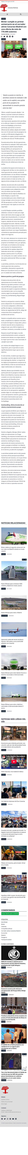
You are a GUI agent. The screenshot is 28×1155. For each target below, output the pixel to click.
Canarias (3, 18)
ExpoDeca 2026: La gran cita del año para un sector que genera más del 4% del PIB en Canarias (13, 897)
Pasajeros (4, 937)
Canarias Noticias (5, 34)
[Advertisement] (14, 78)
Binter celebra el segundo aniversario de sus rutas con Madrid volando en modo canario (13, 549)
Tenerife (3, 1021)
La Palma (4, 1050)
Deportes (4, 902)
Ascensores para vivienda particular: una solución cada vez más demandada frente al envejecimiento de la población (13, 745)
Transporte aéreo (6, 939)
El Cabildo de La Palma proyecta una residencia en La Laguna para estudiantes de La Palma (12, 1046)
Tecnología (4, 804)
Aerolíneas (4, 922)
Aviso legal (4, 1104)
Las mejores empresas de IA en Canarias (13, 801)
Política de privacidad (6, 1101)
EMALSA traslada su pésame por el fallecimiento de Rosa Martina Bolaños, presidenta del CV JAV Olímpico (13, 963)
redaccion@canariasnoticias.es (13, 1112)
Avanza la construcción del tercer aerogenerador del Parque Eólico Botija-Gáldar (13, 990)
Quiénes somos (5, 1099)
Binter (3, 924)
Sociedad (4, 967)
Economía (4, 750)
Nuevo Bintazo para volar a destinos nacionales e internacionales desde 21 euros (12, 706)
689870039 (9, 1110)
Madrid (3, 935)
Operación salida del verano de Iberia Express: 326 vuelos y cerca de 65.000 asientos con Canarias (12, 641)
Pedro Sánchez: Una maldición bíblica (12, 772)
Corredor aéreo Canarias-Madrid (11, 931)
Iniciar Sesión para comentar (10, 913)
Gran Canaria (4, 615)
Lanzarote (4, 839)
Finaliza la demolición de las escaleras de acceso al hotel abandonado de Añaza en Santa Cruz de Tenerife (14, 1017)
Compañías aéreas (6, 929)
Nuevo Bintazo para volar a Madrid (11, 612)
